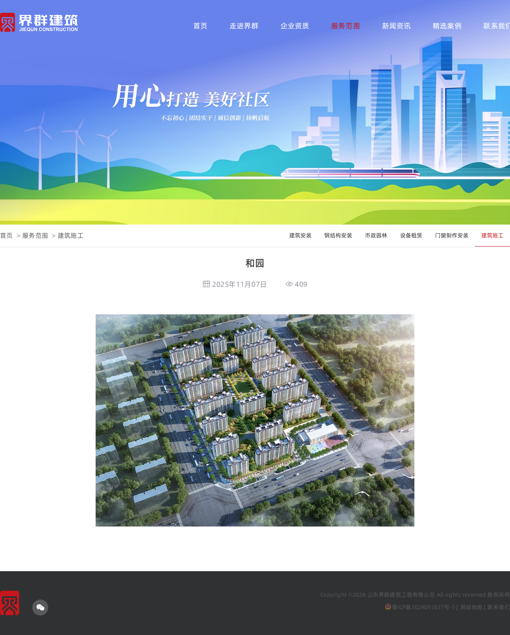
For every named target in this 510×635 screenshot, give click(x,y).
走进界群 (244, 26)
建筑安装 (300, 235)
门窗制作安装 (452, 235)
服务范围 (345, 26)
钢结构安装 (338, 235)
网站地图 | (473, 607)
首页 (200, 26)
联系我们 (498, 607)
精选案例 (447, 26)
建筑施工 (71, 235)
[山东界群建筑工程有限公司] (39, 23)
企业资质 (295, 26)
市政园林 (376, 235)
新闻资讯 (396, 26)
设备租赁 (411, 235)
